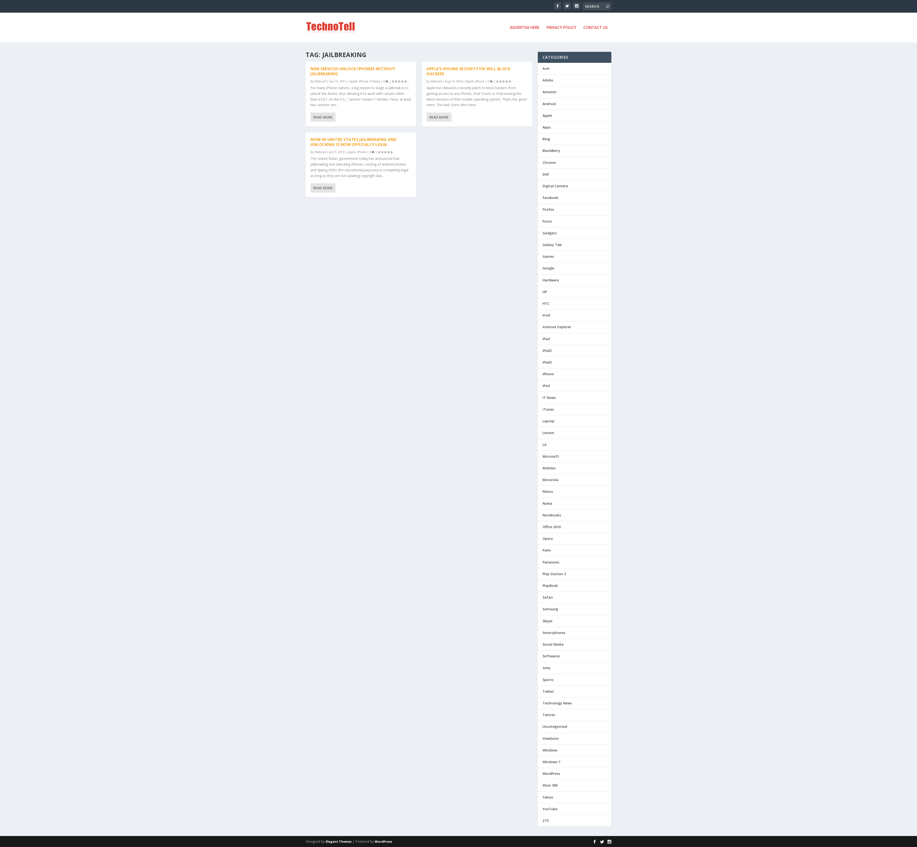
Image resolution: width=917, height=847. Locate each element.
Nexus (548, 491)
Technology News (557, 703)
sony (546, 667)
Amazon (549, 92)
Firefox (548, 209)
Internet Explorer (557, 327)
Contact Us (595, 28)
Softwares (551, 656)
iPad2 (547, 350)
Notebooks (552, 515)
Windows (550, 750)
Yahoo (548, 797)
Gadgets (550, 233)
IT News (375, 81)
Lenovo (548, 432)
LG (545, 444)
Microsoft (551, 456)
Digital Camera (555, 186)
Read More (323, 117)
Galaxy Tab (552, 244)
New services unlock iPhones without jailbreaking (353, 71)
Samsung (550, 609)
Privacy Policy (561, 28)
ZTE (546, 820)
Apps (547, 127)
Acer (546, 68)
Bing (546, 139)
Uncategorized (555, 726)
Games (548, 256)
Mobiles (549, 468)
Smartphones (554, 632)
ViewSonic (551, 738)
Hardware (551, 280)
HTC (546, 303)
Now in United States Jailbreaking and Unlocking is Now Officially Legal (353, 142)
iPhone (363, 81)
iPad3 (547, 362)
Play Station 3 (554, 574)
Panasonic (551, 562)
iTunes (548, 409)
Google (548, 268)
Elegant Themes (339, 841)
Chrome (549, 162)
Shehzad (320, 81)
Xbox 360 (550, 785)
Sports (548, 679)
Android (549, 104)
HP (545, 291)
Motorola (550, 479)
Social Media (553, 644)
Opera (548, 538)
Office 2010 (552, 527)
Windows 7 (551, 762)
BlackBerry (551, 150)
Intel (546, 315)
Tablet (548, 691)
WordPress (551, 773)
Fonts (547, 221)
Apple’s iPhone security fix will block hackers (468, 71)
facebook (550, 197)
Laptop (548, 421)
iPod (546, 385)
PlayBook (550, 585)
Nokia (547, 503)
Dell (546, 174)
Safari (548, 597)
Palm (547, 550)
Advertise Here (524, 28)
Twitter (549, 715)
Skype (547, 621)
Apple (353, 81)
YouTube (550, 809)
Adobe (548, 80)
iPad (546, 339)
